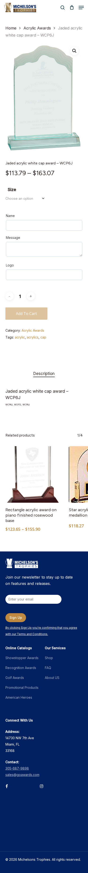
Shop (49, 658)
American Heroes (18, 697)
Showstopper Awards (21, 658)
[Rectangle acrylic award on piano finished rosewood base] (33, 474)
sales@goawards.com (22, 775)
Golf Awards (14, 678)
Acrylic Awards (37, 28)
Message (13, 238)
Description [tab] (44, 373)
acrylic (20, 337)
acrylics (32, 337)
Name (10, 216)
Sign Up (15, 618)
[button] (81, 7)
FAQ (48, 668)
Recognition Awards (20, 668)
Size (12, 189)
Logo (10, 265)
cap (43, 337)
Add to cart (26, 313)
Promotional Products (21, 687)
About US (52, 678)
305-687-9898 (17, 768)
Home (10, 28)
